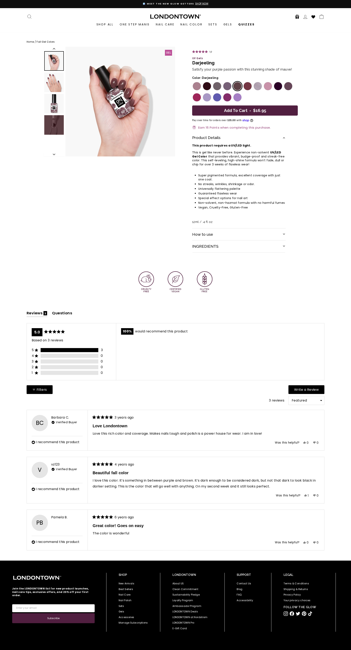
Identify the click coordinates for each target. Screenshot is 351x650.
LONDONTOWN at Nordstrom (190, 617)
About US (178, 583)
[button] (296, 16)
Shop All (105, 24)
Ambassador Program (186, 606)
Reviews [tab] (37, 313)
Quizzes (246, 24)
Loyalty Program (182, 600)
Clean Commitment (185, 589)
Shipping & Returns (296, 589)
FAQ (239, 594)
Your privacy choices (297, 600)
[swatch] (196, 86)
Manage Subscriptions (133, 622)
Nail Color (191, 24)
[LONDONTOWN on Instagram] (286, 613)
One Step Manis (135, 24)
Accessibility (245, 600)
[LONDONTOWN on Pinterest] (304, 613)
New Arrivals (126, 583)
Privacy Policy (292, 594)
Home (30, 41)
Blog (239, 589)
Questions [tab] (62, 313)
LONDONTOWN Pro (183, 622)
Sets (212, 24)
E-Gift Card (179, 628)
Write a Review (309, 390)
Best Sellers (126, 589)
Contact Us (244, 583)
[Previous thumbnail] (54, 49)
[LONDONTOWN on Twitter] (298, 613)
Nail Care (165, 24)
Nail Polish (125, 600)
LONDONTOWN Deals (185, 611)
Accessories (126, 617)
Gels (227, 24)
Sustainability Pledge (186, 594)
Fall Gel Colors (46, 41)
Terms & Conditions (296, 583)
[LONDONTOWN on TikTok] (310, 613)
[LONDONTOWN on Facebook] (292, 613)
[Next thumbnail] (54, 154)
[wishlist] (313, 16)
